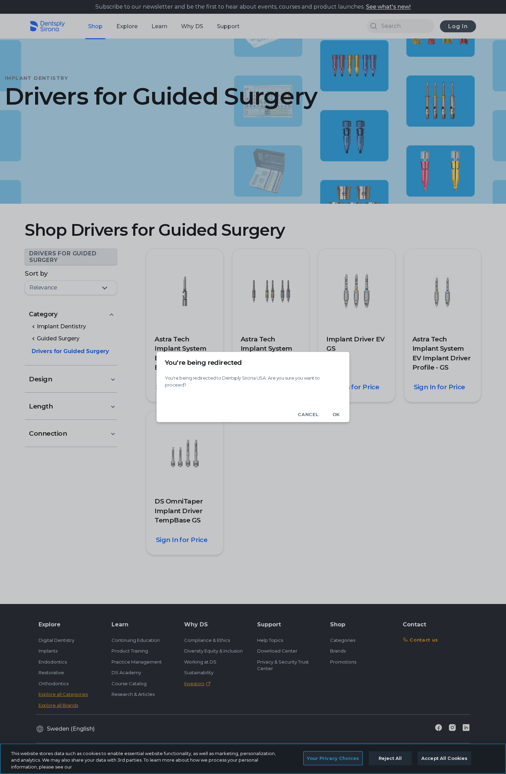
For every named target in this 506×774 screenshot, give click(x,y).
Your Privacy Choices (333, 758)
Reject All (390, 758)
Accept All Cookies (444, 758)
